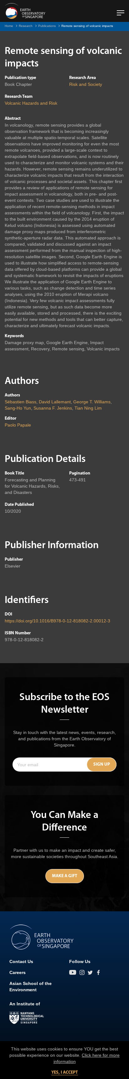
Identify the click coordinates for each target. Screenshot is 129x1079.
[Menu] (120, 10)
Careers (17, 972)
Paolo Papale (18, 424)
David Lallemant (55, 401)
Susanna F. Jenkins (53, 408)
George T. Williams (92, 401)
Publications (47, 26)
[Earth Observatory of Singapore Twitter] (90, 972)
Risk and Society (85, 84)
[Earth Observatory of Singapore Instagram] (82, 972)
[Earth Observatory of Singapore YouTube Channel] (72, 972)
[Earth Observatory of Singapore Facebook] (98, 972)
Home (9, 26)
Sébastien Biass (20, 401)
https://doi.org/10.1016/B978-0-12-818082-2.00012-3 (57, 620)
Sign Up (101, 764)
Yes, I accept (64, 1072)
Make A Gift (64, 876)
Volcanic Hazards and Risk (31, 103)
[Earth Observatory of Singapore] (25, 11)
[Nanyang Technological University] (26, 1018)
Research (26, 26)
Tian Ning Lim (88, 408)
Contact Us (21, 961)
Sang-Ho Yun (18, 408)
